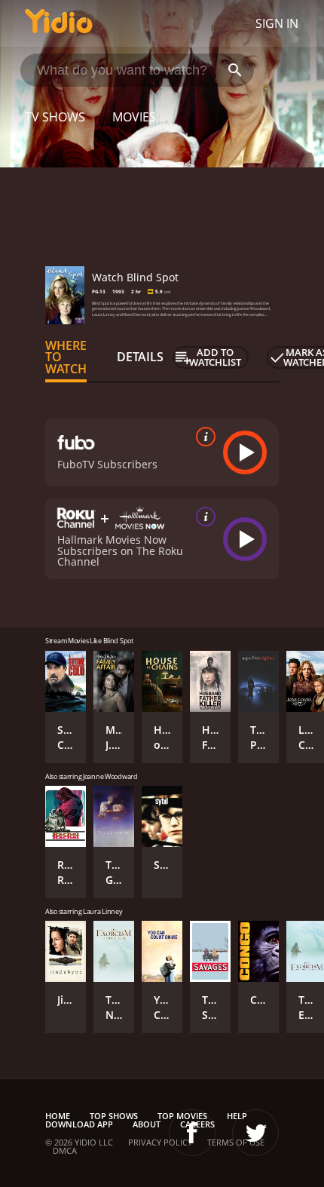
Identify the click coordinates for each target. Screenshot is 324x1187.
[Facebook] (192, 1132)
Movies (134, 117)
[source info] (202, 436)
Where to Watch (66, 357)
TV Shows (55, 117)
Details (140, 356)
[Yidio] (58, 23)
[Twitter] (255, 1132)
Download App (79, 1124)
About (146, 1124)
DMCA (65, 1150)
